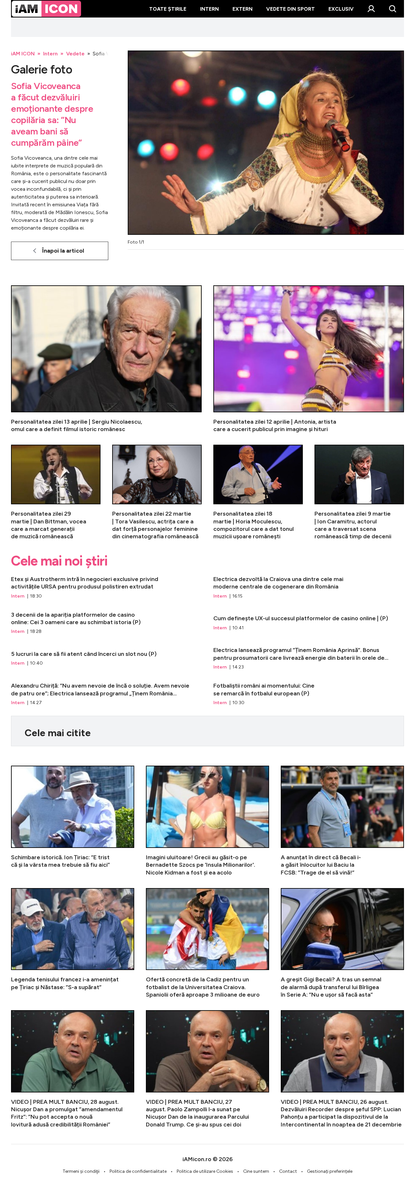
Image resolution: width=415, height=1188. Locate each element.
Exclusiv (341, 9)
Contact (288, 1171)
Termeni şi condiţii (81, 1171)
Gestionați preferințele (329, 1171)
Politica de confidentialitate (138, 1171)
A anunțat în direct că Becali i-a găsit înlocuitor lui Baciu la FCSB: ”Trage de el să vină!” (342, 821)
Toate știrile (167, 9)
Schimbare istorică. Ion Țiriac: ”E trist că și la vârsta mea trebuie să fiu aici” (72, 821)
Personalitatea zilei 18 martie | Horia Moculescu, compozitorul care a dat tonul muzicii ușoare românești (258, 493)
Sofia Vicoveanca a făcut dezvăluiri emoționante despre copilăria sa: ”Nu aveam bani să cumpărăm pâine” (52, 114)
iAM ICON (23, 54)
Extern (242, 9)
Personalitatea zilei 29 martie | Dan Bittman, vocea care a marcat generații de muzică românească (56, 493)
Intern (209, 9)
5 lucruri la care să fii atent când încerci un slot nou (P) (106, 658)
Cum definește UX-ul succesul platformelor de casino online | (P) (308, 623)
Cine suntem (256, 1171)
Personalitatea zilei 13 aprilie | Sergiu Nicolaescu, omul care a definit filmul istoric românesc (106, 359)
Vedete (75, 54)
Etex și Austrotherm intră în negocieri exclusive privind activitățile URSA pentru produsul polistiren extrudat (106, 588)
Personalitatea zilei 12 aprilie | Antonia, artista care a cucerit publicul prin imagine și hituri (308, 359)
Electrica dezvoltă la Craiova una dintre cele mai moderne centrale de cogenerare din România (308, 588)
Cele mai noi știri (59, 561)
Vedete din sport (290, 9)
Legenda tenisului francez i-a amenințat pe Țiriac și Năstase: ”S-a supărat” (72, 943)
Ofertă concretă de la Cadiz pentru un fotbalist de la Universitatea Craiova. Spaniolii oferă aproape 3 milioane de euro (207, 943)
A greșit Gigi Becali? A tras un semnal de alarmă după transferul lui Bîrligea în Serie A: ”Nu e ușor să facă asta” (342, 943)
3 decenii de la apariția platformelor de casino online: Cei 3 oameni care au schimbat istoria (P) (106, 623)
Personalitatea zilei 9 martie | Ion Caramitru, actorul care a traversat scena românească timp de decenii (359, 493)
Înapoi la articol (63, 250)
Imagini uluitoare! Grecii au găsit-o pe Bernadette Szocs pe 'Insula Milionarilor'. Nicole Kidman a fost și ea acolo (207, 821)
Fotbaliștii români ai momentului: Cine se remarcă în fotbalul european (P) (308, 694)
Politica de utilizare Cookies (205, 1171)
